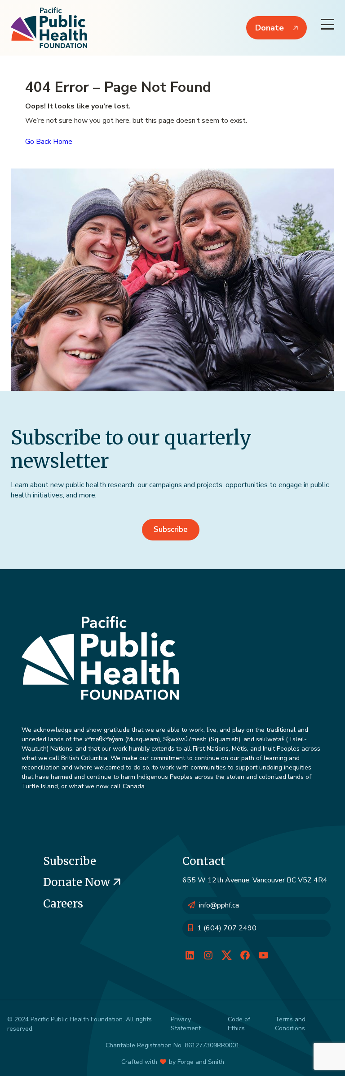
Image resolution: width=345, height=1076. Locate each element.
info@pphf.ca (219, 905)
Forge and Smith (200, 1062)
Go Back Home (48, 142)
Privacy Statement (186, 1024)
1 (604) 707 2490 (227, 928)
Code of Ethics (239, 1024)
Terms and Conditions (290, 1024)
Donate (269, 27)
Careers (63, 904)
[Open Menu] (327, 24)
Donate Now (78, 882)
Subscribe (171, 529)
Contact (203, 861)
